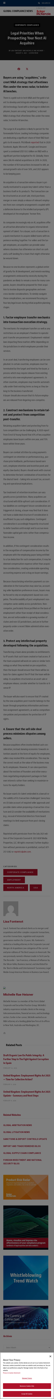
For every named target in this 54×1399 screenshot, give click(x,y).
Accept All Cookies (26, 1394)
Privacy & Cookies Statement (11, 1373)
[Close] (50, 1356)
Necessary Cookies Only (27, 1386)
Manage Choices (27, 1378)
